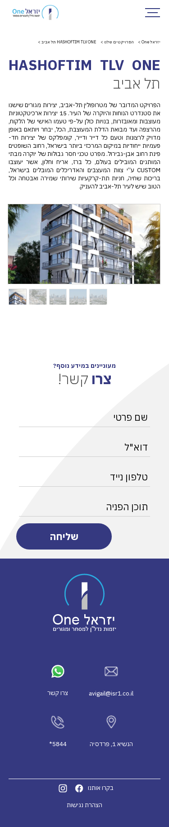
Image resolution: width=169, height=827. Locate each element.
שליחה (64, 536)
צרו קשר (57, 693)
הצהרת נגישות (84, 805)
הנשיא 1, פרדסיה (111, 744)
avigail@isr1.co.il (111, 693)
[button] (145, 244)
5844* (58, 744)
